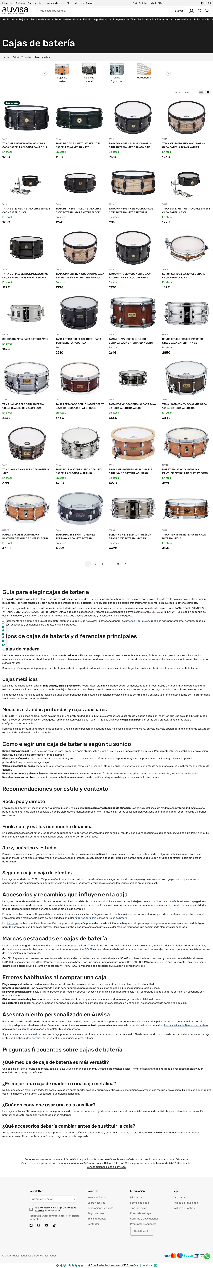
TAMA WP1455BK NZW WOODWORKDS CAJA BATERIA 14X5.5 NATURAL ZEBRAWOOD (131, 210)
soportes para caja (85, 917)
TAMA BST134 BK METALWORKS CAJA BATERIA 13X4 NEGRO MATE (78, 145)
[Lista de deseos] (199, 11)
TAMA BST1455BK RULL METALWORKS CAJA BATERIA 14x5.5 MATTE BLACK (78, 210)
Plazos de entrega (140, 1213)
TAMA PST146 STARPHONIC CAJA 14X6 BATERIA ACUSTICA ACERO (132, 406)
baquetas (12, 923)
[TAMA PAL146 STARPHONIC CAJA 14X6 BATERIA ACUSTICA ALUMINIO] (80, 443)
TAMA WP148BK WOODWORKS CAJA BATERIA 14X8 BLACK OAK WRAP (130, 275)
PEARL (89, 949)
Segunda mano (96, 1213)
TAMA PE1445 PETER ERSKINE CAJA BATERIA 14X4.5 (184, 536)
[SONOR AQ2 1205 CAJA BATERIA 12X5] (26, 313)
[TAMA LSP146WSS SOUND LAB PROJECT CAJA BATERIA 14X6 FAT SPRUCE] (80, 378)
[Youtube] (46, 1225)
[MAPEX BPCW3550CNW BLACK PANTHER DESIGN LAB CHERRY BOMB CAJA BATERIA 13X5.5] (26, 509)
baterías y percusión (137, 620)
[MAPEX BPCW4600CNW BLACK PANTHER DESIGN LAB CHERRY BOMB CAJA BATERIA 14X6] (186, 443)
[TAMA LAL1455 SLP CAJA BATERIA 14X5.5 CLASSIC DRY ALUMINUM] (26, 378)
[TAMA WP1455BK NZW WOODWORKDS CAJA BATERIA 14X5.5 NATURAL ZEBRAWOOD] (133, 183)
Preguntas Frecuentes (143, 1223)
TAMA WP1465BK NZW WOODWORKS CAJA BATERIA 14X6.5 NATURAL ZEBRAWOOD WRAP (183, 145)
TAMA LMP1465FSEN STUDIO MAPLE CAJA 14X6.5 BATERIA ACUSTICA (130, 471)
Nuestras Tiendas (97, 1197)
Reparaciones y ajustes (100, 1208)
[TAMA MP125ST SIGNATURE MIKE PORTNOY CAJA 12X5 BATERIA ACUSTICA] (80, 509)
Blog (69, 3)
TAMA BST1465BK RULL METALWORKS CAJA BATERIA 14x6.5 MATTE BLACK (25, 275)
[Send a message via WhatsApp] (207, 1256)
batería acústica (31, 1034)
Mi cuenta (7, 3)
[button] (207, 11)
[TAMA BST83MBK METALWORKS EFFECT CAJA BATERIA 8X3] (186, 183)
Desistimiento (141, 1231)
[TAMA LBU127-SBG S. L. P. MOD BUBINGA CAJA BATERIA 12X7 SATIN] (133, 313)
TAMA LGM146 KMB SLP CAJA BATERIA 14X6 (25, 471)
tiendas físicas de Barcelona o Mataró (186, 1025)
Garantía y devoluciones (144, 1218)
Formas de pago (139, 1202)
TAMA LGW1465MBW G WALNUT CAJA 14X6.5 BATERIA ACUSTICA (184, 406)
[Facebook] (202, 3)
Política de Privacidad (185, 1202)
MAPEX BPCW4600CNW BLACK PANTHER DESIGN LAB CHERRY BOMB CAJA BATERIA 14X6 (185, 471)
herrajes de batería (117, 917)
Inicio (6, 57)
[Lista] (201, 92)
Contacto (20, 3)
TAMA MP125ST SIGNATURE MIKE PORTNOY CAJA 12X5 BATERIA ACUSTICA (75, 536)
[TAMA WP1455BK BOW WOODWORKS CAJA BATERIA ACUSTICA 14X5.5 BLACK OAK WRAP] (26, 117)
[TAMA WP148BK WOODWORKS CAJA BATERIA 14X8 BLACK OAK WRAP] (133, 248)
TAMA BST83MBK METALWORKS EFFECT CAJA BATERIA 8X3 (186, 210)
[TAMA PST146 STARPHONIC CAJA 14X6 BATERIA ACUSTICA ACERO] (133, 378)
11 (118, 563)
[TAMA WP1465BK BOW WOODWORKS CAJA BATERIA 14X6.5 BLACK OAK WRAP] (133, 117)
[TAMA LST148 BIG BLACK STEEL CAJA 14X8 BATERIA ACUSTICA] (80, 313)
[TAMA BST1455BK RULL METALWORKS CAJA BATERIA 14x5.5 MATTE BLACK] (80, 183)
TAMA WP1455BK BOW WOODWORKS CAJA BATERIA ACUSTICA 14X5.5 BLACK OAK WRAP (26, 145)
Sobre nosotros (35, 3)
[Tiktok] (54, 1225)
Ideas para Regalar (84, 3)
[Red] (208, 92)
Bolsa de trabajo (96, 1218)
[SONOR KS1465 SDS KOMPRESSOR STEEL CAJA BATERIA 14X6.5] (186, 313)
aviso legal (57, 1208)
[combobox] (110, 10)
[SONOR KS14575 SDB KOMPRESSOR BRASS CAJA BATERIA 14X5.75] (133, 509)
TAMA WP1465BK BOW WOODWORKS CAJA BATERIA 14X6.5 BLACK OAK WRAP (130, 145)
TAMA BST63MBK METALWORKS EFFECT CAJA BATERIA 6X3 (26, 210)
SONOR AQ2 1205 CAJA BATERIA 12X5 (25, 339)
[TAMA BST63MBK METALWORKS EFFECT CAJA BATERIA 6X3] (26, 183)
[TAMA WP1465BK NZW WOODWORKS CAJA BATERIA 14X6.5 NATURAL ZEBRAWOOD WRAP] (186, 117)
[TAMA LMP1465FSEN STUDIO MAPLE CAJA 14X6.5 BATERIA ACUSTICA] (133, 443)
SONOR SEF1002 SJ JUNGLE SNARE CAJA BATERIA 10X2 (183, 275)
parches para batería (164, 901)
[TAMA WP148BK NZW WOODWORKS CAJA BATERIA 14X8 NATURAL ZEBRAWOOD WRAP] (80, 248)
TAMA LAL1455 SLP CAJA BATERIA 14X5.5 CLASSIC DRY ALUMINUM (23, 406)
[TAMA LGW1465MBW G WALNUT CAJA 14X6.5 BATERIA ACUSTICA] (186, 378)
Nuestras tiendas (55, 3)
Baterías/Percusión (22, 57)
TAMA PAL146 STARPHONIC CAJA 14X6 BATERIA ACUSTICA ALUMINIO (79, 471)
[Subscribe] (73, 1199)
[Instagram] (209, 3)
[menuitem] (10, 19)
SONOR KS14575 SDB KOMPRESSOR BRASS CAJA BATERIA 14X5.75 (130, 536)
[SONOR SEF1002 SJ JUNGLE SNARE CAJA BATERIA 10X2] (186, 248)
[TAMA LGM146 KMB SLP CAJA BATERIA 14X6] (26, 443)
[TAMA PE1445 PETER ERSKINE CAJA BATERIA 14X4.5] (186, 509)
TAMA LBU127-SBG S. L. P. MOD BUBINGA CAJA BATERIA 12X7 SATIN (131, 341)
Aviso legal (179, 1197)
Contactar (93, 1223)
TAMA (91, 945)
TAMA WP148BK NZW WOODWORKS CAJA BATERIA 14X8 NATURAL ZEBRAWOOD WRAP (80, 276)
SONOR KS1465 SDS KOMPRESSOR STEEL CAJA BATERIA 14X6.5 (182, 341)
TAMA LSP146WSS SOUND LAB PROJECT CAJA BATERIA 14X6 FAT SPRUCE (80, 406)
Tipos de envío (138, 1208)
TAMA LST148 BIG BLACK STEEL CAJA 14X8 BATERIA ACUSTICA (78, 341)
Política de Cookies (184, 1208)
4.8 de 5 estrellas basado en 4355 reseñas (113, 1265)
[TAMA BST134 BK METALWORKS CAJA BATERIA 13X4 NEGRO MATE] (80, 117)
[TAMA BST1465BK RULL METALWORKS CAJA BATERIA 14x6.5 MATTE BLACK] (26, 248)
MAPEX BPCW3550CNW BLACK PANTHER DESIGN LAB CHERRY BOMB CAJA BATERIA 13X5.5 (25, 536)
